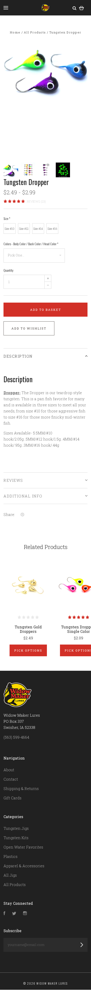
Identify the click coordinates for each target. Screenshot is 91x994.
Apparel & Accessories (24, 865)
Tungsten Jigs (16, 828)
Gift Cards (12, 797)
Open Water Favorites (23, 847)
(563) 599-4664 (16, 737)
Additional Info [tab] (23, 495)
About (9, 769)
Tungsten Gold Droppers (28, 629)
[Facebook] (4, 913)
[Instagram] (25, 913)
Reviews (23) (36, 201)
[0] (81, 7)
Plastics (11, 856)
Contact (11, 779)
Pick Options (28, 650)
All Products (15, 884)
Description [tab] (18, 356)
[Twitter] (14, 913)
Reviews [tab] (13, 480)
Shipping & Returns (21, 788)
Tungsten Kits (16, 837)
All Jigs (10, 875)
